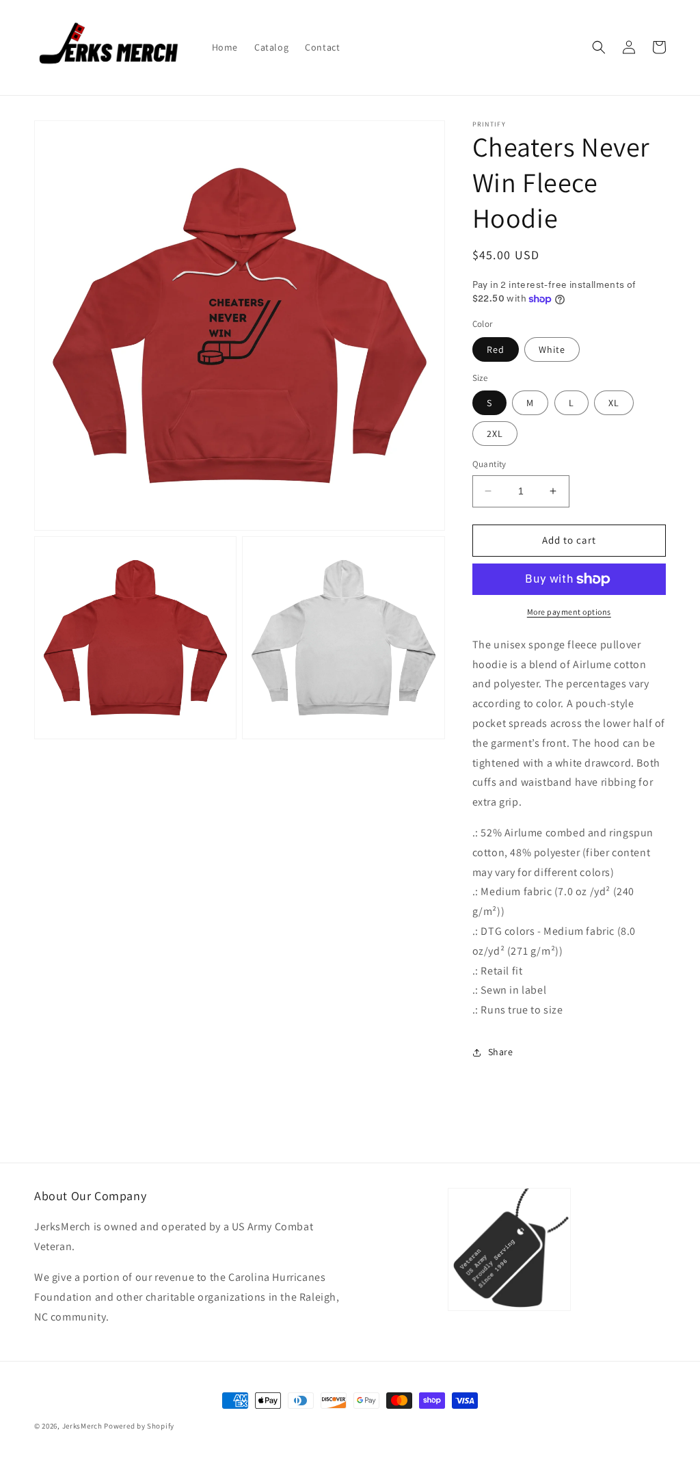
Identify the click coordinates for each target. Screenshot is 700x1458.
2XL (495, 433)
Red (495, 349)
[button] (599, 47)
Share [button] (500, 1052)
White (552, 349)
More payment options (569, 612)
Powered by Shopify (139, 1426)
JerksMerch (82, 1426)
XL (613, 403)
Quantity (489, 464)
